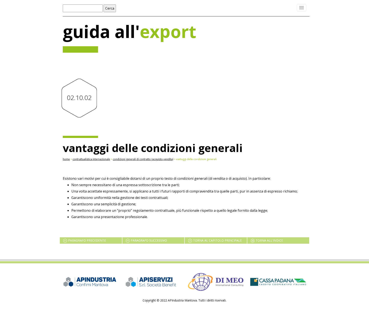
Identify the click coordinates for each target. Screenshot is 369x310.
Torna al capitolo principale (217, 240)
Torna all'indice (269, 240)
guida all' (129, 31)
